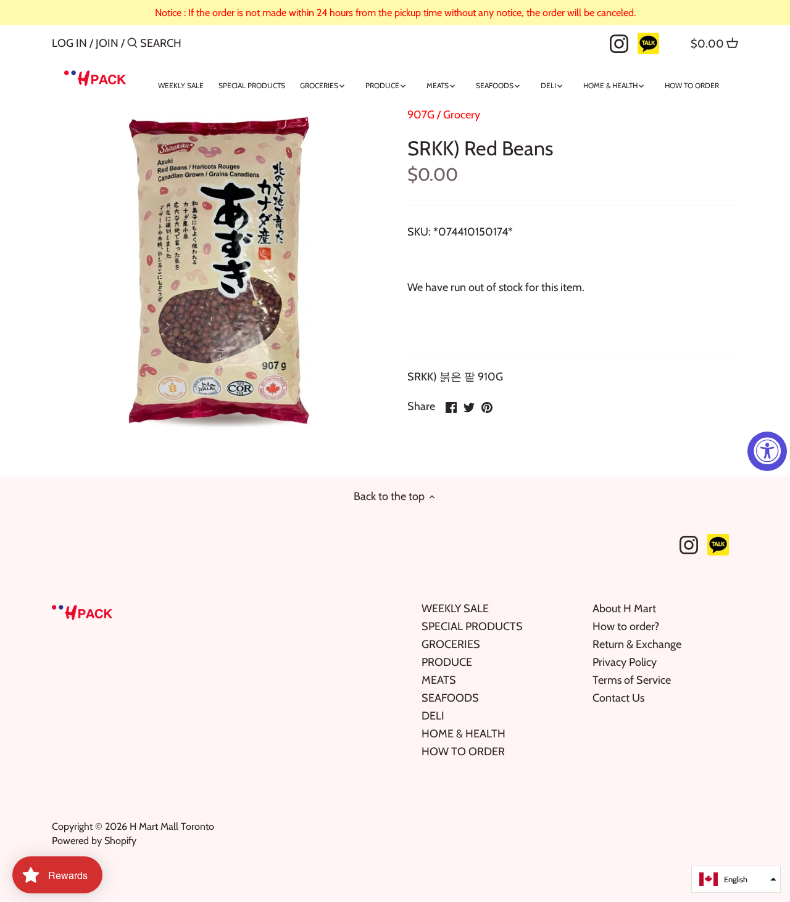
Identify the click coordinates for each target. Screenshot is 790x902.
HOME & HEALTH (463, 733)
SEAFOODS (450, 698)
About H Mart (624, 608)
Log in (69, 43)
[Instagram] (619, 42)
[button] (736, 879)
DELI (433, 716)
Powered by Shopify (94, 840)
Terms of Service (631, 680)
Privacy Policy (624, 662)
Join (107, 43)
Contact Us (618, 698)
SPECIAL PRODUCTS (472, 626)
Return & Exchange (636, 644)
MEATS (439, 680)
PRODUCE (447, 662)
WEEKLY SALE (455, 608)
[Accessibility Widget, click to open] (767, 451)
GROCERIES (451, 644)
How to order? (625, 626)
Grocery (461, 114)
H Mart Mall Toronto (172, 826)
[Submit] (132, 45)
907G (420, 114)
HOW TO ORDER (463, 751)
